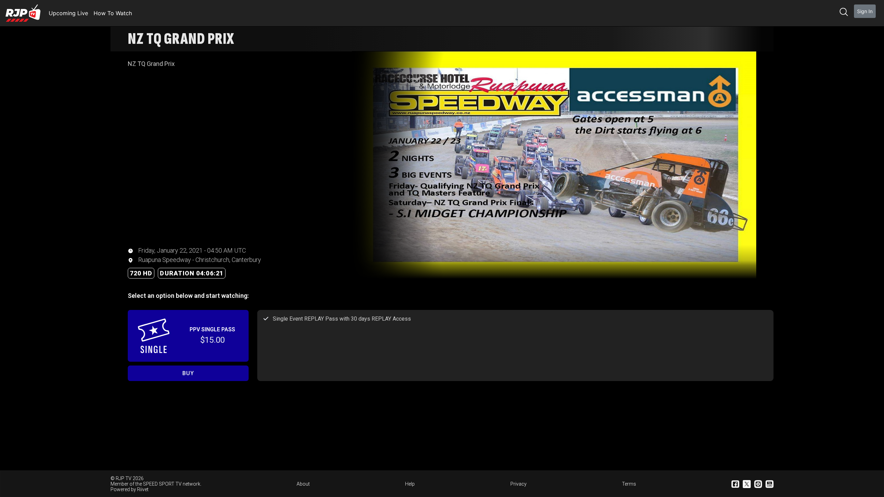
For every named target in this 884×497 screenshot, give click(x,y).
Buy (188, 373)
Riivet (142, 489)
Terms (629, 484)
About (303, 484)
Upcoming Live (68, 13)
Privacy (518, 484)
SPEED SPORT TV (162, 484)
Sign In (865, 11)
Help (410, 484)
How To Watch (113, 13)
